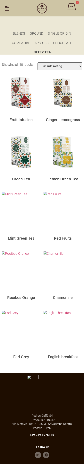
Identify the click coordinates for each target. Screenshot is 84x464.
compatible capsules (30, 43)
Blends (19, 33)
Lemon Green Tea (62, 179)
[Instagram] (38, 455)
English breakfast (63, 356)
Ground (36, 33)
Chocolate (62, 43)
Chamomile (63, 297)
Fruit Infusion (21, 119)
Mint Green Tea (21, 238)
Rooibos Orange (21, 297)
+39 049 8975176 (42, 435)
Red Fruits (63, 238)
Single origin (59, 33)
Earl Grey (21, 356)
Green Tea (21, 179)
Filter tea (42, 52)
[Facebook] (46, 455)
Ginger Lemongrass (63, 119)
